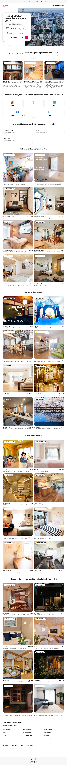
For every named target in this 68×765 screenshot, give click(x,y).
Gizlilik (31, 762)
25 (9, 53)
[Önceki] (31, 58)
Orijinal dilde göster (43, 1)
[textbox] (11, 33)
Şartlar (35, 762)
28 (17, 53)
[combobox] (16, 29)
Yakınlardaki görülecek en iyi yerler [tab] (10, 725)
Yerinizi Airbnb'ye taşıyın (58, 5)
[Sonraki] (36, 58)
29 (20, 53)
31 (7, 56)
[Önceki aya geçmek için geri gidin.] (7, 37)
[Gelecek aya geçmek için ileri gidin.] (22, 37)
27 (14, 53)
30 (22, 53)
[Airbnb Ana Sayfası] (6, 5)
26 (12, 53)
